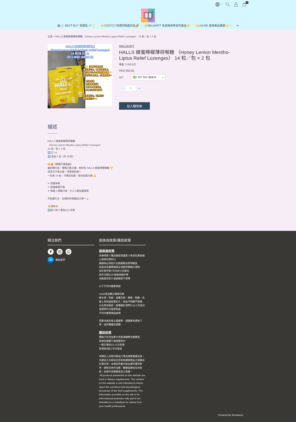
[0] (244, 4)
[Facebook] (51, 252)
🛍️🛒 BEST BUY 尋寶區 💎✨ (76, 25)
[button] (109, 47)
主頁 (50, 36)
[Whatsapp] (68, 252)
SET (121, 77)
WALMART (126, 46)
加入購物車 (134, 106)
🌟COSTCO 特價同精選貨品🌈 (119, 25)
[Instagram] (60, 252)
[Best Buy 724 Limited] (148, 15)
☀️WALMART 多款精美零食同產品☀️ (167, 25)
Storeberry (237, 415)
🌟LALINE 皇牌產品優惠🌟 (212, 25)
